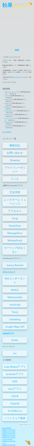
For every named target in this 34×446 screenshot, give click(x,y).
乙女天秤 (15, 192)
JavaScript (7, 114)
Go (6, 95)
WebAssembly (8, 110)
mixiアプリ (14, 388)
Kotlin (6, 107)
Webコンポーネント (10, 92)
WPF (15, 381)
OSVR (14, 396)
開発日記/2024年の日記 (8, 435)
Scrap (15, 218)
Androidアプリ (8, 333)
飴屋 (7, 5)
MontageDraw (14, 233)
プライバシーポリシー (15, 169)
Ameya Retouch (14, 265)
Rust (6, 103)
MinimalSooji (15, 240)
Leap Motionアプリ (15, 366)
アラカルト (15, 210)
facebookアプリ (15, 374)
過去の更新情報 (6, 132)
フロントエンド (9, 118)
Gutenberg (7, 122)
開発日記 (15, 145)
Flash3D (14, 403)
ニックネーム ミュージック (15, 201)
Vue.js (6, 125)
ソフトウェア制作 (15, 418)
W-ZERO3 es (15, 410)
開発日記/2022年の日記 (8, 432)
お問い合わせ (16, 77)
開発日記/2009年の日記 (8, 433)
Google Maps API (14, 326)
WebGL (7, 99)
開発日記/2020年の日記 (8, 430)
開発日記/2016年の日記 (8, 437)
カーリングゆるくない (15, 249)
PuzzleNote (15, 225)
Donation (15, 160)
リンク (15, 178)
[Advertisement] (17, 27)
